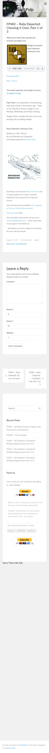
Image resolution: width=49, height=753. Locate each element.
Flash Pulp (24, 10)
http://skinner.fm (32, 192)
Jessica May (31, 140)
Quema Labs (10, 748)
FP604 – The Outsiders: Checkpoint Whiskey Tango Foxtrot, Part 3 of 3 (21, 442)
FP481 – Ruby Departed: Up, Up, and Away (14, 376)
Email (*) (10, 321)
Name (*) (10, 310)
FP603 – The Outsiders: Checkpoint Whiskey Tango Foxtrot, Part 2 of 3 (21, 450)
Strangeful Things (14, 93)
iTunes (13, 81)
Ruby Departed (21, 244)
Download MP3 (13, 76)
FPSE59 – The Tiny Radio (17, 435)
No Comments (26, 240)
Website (10, 333)
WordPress (23, 745)
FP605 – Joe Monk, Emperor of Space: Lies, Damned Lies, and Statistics (24, 428)
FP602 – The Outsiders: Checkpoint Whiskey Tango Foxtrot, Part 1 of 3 (21, 459)
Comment (11, 282)
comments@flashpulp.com (16, 221)
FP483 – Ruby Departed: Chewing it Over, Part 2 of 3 (35, 378)
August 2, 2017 (12, 240)
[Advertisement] (24, 606)
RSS (8, 81)
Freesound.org (12, 213)
